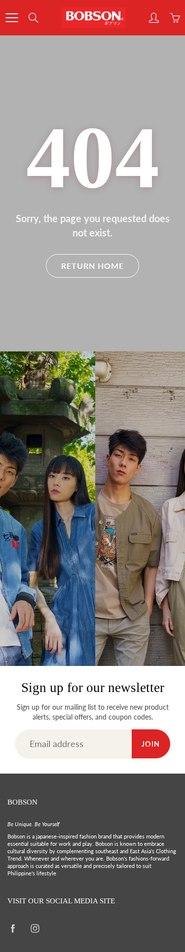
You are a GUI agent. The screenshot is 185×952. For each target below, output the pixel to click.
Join (151, 744)
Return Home (92, 265)
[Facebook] (12, 928)
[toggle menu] (11, 17)
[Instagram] (34, 928)
